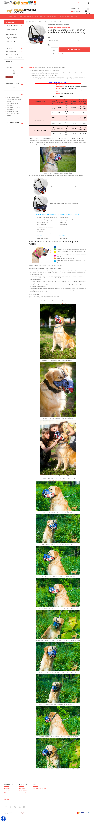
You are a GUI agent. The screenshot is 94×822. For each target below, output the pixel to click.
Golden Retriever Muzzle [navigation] (33, 21)
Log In (81, 3)
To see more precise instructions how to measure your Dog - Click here (45, 265)
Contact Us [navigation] (55, 3)
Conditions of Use (8, 795)
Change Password (23, 790)
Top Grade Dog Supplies (12, 111)
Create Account (22, 792)
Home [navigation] (27, 22)
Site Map (6, 797)
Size (49, 37)
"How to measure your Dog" (58, 82)
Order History (22, 788)
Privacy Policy (7, 790)
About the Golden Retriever (13, 126)
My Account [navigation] (64, 3)
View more (9, 76)
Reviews (53, 63)
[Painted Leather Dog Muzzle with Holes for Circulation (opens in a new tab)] (58, 528)
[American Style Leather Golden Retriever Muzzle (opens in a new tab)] (58, 496)
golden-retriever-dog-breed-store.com (22, 812)
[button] (88, 3)
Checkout (73, 3)
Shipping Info (7, 788)
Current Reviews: (52, 53)
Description (30, 63)
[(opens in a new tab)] (58, 159)
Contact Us (76, 11)
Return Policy (7, 792)
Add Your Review (61, 53)
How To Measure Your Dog (13, 97)
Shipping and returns (43, 63)
